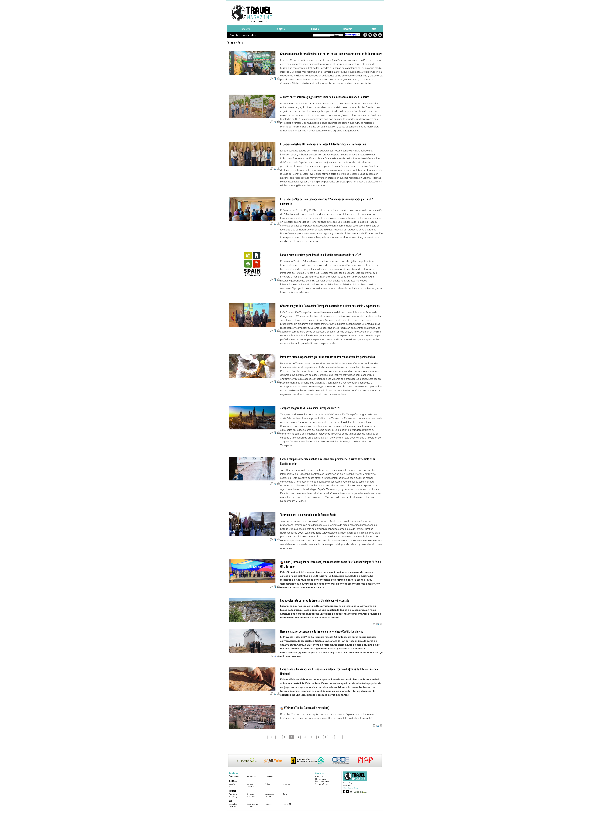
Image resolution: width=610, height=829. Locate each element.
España (232, 784)
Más (374, 29)
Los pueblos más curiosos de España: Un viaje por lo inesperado (314, 600)
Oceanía (250, 786)
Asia (231, 786)
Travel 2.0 (287, 804)
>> (340, 737)
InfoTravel (245, 29)
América (286, 784)
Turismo (315, 29)
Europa (250, 784)
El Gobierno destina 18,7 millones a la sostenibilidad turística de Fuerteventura (323, 144)
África (267, 784)
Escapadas (269, 794)
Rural (285, 794)
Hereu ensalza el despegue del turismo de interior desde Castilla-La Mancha (321, 631)
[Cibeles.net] (305, 761)
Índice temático (322, 781)
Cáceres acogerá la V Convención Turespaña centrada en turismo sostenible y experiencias (330, 305)
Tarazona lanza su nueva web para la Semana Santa (308, 514)
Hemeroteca (320, 779)
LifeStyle (232, 806)
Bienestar (251, 794)
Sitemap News (321, 784)
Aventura (233, 794)
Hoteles (268, 804)
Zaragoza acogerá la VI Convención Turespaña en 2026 (310, 408)
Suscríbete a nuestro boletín (243, 35)
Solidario (250, 796)
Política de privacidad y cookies (355, 783)
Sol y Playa (233, 796)
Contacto (319, 776)
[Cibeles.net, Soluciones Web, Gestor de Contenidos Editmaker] (360, 791)
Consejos (233, 804)
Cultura (250, 806)
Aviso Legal (347, 785)
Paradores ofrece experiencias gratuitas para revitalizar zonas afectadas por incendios (327, 356)
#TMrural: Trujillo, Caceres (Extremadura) (306, 707)
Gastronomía (252, 804)
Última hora (234, 776)
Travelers (347, 29)
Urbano (268, 796)
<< (270, 737)
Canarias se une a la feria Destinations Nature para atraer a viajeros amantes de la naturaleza (331, 53)
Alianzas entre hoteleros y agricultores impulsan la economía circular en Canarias (324, 97)
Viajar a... (281, 29)
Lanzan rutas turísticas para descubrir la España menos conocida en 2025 (320, 254)
